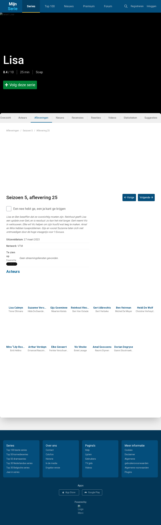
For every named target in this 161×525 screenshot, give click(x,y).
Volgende (145, 197)
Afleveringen (41, 117)
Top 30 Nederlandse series (19, 463)
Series (31, 6)
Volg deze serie (22, 85)
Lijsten (88, 454)
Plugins (128, 472)
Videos (112, 117)
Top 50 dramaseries (16, 459)
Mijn (12, 6)
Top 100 (50, 6)
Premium (89, 6)
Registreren (137, 6)
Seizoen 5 (27, 130)
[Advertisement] (80, 160)
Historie (49, 459)
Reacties (96, 117)
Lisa (13, 60)
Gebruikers (90, 459)
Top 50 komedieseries (17, 454)
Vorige (130, 197)
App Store (70, 492)
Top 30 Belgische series (18, 467)
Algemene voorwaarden (137, 467)
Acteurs (22, 117)
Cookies (129, 450)
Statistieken (130, 117)
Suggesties (150, 117)
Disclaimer (130, 454)
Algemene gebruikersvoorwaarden (136, 461)
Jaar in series (12, 472)
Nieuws (69, 6)
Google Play (94, 492)
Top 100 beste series (16, 450)
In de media (51, 463)
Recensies (77, 117)
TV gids (89, 463)
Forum (108, 6)
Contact (50, 450)
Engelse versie (53, 467)
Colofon (50, 454)
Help (87, 450)
